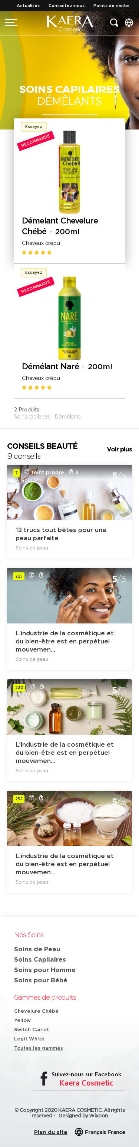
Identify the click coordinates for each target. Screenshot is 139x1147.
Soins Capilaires (40, 959)
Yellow (22, 1020)
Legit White (29, 1039)
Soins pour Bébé (40, 979)
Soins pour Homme (45, 969)
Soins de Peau (37, 948)
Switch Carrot (31, 1029)
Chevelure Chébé (36, 1011)
